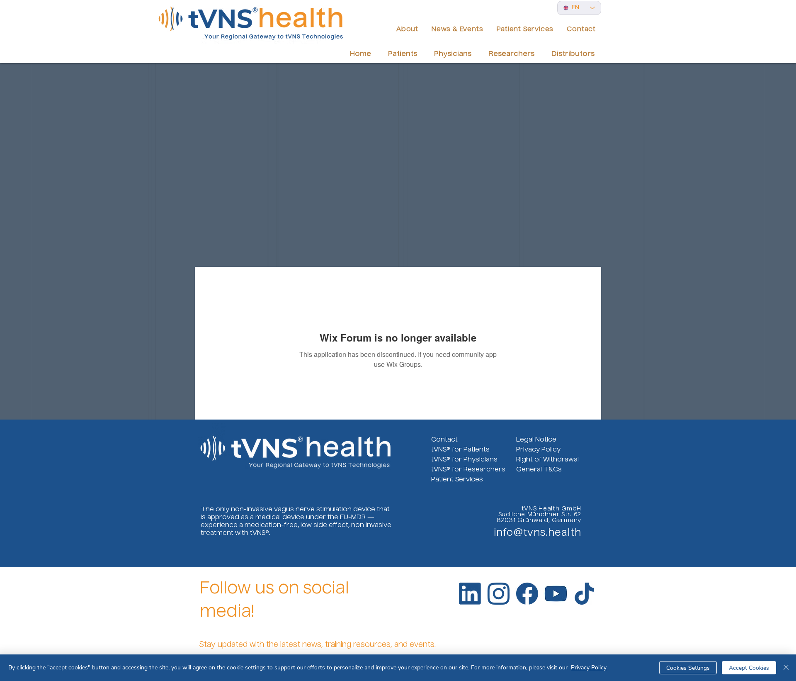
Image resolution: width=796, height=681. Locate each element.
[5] (556, 593)
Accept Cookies (749, 668)
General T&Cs (539, 469)
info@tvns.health (537, 533)
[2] (498, 593)
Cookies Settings (688, 668)
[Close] (786, 667)
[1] (470, 593)
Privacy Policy (538, 450)
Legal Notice (536, 440)
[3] (527, 593)
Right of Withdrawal (547, 459)
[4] (584, 593)
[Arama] (452, 6)
